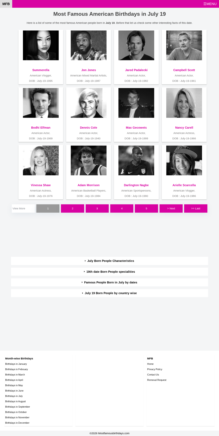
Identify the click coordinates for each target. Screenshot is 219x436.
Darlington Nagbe (136, 185)
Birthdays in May (14, 385)
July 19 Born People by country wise (111, 293)
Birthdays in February (16, 369)
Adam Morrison (89, 185)
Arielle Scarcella (184, 185)
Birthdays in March (15, 374)
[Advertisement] (100, 234)
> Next (171, 208)
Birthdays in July (14, 396)
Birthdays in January (16, 364)
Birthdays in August (15, 401)
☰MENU (210, 4)
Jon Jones (88, 70)
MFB (6, 4)
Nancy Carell (184, 127)
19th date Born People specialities (110, 271)
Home (150, 364)
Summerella (40, 70)
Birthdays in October (16, 412)
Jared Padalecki (136, 70)
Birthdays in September (17, 406)
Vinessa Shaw (41, 185)
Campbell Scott (184, 70)
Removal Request (156, 380)
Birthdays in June (14, 390)
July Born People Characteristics (110, 260)
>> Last (195, 208)
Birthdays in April (14, 380)
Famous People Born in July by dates (110, 282)
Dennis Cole (88, 127)
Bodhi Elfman (40, 127)
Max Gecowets (136, 127)
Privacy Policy (154, 369)
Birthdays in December (17, 422)
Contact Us (153, 374)
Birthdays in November (17, 417)
